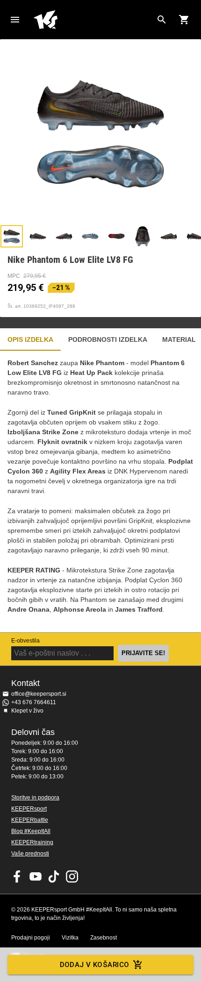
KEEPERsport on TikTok (54, 876)
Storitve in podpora (35, 797)
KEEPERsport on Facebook (17, 876)
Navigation (15, 19)
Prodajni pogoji (30, 937)
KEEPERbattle (29, 820)
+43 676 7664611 (33, 702)
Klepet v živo (27, 710)
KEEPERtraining (32, 842)
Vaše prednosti (30, 853)
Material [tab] (179, 339)
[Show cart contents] (184, 19)
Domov (93, 19)
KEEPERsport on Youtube (35, 876)
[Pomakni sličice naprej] (189, 236)
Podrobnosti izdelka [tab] (107, 339)
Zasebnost (103, 937)
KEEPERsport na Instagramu (72, 876)
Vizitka (70, 937)
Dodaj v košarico (94, 965)
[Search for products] (161, 19)
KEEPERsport (29, 808)
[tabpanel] (100, 491)
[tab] (11, 236)
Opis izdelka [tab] (30, 339)
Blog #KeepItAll (30, 831)
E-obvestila (25, 640)
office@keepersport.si (38, 694)
